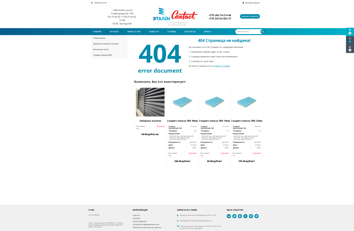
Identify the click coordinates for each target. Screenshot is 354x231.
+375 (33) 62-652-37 (203, 221)
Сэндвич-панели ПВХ (102, 55)
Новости (154, 31)
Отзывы (171, 31)
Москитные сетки (101, 49)
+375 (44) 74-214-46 (187, 221)
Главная (97, 31)
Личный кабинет (252, 3)
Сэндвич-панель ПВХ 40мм (182, 120)
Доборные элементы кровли (106, 43)
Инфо (207, 31)
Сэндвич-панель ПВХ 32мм (246, 120)
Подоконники (99, 38)
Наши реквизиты (140, 221)
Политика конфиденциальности (146, 224)
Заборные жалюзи (150, 120)
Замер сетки (134, 31)
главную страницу (221, 66)
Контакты (189, 31)
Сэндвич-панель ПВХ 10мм (214, 120)
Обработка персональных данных (147, 227)
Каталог (114, 31)
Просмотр (157, 140)
